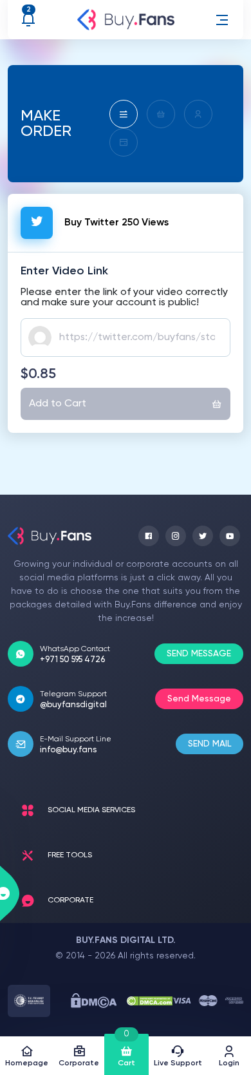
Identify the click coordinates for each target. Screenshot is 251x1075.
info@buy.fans (68, 750)
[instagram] (175, 536)
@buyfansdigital (73, 705)
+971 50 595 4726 (72, 660)
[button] (222, 20)
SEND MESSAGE (199, 653)
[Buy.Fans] (125, 19)
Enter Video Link (64, 271)
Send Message (199, 698)
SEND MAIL (209, 743)
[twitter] (202, 536)
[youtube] (229, 536)
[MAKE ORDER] (123, 114)
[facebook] (148, 536)
